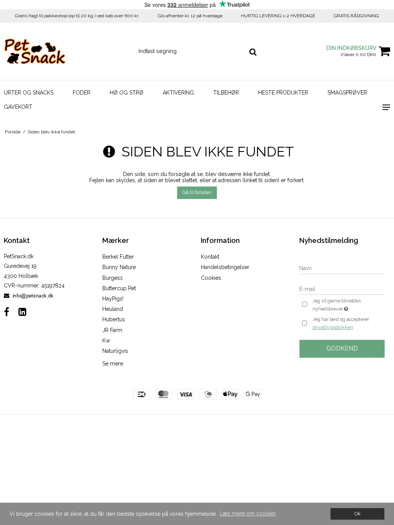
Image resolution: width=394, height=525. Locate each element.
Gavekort (18, 107)
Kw (106, 340)
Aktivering (178, 93)
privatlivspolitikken (332, 327)
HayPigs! (113, 299)
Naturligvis (115, 351)
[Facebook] (6, 312)
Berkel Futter (118, 257)
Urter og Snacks (28, 93)
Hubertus (113, 319)
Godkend (342, 348)
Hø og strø (127, 93)
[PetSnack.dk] (65, 51)
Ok (357, 514)
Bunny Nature (119, 267)
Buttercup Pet (119, 288)
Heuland (112, 309)
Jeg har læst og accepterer (340, 323)
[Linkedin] (22, 312)
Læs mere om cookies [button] (248, 513)
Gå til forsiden (197, 192)
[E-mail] (342, 289)
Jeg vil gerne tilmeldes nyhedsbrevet (348, 304)
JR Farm (112, 330)
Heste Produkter (283, 93)
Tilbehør (226, 93)
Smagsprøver (347, 93)
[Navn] (342, 268)
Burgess (112, 278)
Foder (81, 93)
